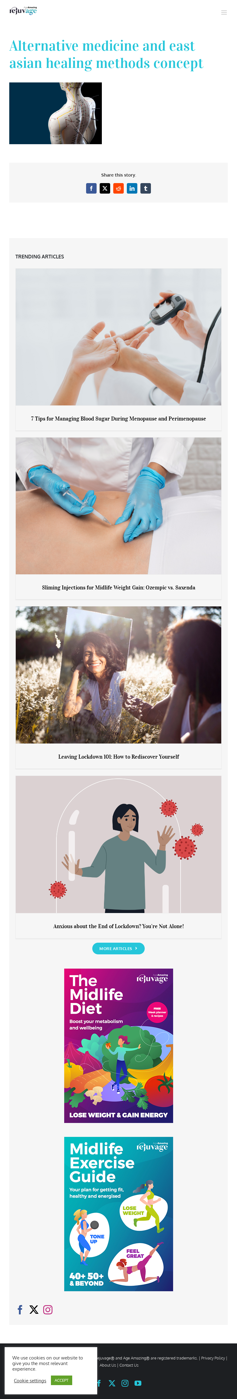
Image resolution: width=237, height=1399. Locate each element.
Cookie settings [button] (30, 1380)
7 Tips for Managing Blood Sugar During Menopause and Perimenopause (118, 418)
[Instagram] (47, 1309)
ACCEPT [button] (62, 1380)
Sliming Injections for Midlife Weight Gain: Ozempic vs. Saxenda (118, 587)
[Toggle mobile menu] (224, 12)
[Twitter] (34, 1309)
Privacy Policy (213, 1357)
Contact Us (129, 1365)
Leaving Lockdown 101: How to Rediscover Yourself (118, 756)
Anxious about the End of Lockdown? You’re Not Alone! (118, 926)
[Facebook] (20, 1309)
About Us (108, 1365)
